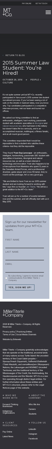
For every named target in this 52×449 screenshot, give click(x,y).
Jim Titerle (30, 187)
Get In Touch (41, 3)
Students (32, 414)
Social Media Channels (26, 334)
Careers (32, 409)
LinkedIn (32, 429)
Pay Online (26, 3)
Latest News (8, 436)
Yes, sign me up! (19, 287)
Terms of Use (9, 334)
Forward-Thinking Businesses (10, 405)
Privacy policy (9, 331)
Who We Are (34, 404)
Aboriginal (39, 123)
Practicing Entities (24, 331)
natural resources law (12, 126)
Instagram (33, 434)
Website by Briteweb (12, 339)
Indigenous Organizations (9, 412)
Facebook (33, 438)
